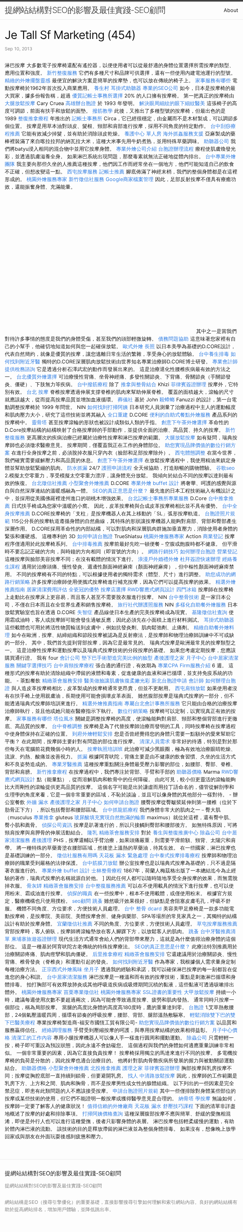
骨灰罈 (34, 886)
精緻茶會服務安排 (62, 680)
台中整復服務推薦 (106, 886)
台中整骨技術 (184, 597)
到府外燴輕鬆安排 (92, 734)
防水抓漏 (77, 468)
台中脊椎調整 (68, 726)
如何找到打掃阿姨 (107, 407)
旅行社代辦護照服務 (140, 604)
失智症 (84, 612)
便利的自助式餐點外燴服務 (180, 415)
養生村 (101, 88)
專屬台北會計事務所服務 (152, 703)
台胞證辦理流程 (176, 149)
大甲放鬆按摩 (200, 992)
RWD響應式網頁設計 (151, 589)
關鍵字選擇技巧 (34, 665)
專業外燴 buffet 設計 (155, 483)
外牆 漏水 (37, 802)
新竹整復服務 (62, 73)
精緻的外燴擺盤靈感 (27, 80)
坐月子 (91, 969)
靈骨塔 (39, 422)
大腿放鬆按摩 (21, 103)
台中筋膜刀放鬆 (100, 863)
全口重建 (118, 415)
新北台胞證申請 (169, 680)
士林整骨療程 (106, 870)
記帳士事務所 (87, 118)
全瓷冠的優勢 (84, 589)
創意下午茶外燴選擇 (184, 422)
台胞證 (196, 1007)
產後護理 (42, 840)
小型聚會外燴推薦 (89, 483)
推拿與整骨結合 (138, 384)
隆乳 (92, 832)
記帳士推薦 (111, 171)
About (231, 10)
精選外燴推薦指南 (102, 703)
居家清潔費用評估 (47, 589)
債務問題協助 (173, 339)
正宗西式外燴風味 (63, 969)
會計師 (196, 680)
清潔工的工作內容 (31, 1037)
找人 (133, 1075)
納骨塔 (186, 1098)
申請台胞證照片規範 (135, 1091)
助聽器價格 (189, 772)
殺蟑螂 (167, 399)
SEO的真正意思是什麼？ (120, 490)
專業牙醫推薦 (67, 764)
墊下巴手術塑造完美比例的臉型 (117, 658)
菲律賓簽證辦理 (188, 384)
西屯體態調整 (191, 452)
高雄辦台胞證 (80, 103)
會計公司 (70, 658)
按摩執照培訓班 (105, 749)
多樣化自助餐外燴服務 (200, 604)
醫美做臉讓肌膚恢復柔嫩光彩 (117, 680)
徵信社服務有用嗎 (77, 855)
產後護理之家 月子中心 (180, 658)
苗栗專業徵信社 (81, 992)
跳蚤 (97, 901)
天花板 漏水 (147, 1106)
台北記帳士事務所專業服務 (158, 498)
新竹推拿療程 (52, 772)
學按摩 (202, 1098)
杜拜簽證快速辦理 (200, 559)
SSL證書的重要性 (162, 992)
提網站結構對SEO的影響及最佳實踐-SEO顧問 (85, 10)
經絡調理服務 (57, 1030)
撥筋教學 (102, 111)
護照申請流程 (117, 468)
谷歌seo (225, 468)
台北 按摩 (37, 392)
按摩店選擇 (114, 589)
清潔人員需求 (155, 741)
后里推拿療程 (107, 954)
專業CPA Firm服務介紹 (184, 665)
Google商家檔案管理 (129, 179)
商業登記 (213, 536)
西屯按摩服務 (83, 171)
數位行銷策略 (133, 711)
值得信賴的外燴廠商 (110, 1106)
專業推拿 (44, 817)
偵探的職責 (79, 893)
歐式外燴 (133, 346)
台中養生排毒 (215, 354)
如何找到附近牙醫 (133, 962)
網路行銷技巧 (163, 551)
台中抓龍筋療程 (121, 810)
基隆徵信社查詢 (209, 612)
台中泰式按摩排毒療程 (175, 855)
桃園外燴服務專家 (47, 179)
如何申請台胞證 (95, 536)
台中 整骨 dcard (143, 908)
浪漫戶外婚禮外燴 (158, 559)
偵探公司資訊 (57, 825)
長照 (150, 346)
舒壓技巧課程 (179, 1106)
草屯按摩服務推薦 (217, 924)
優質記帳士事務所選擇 (97, 95)
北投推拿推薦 (105, 1068)
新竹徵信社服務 (86, 179)
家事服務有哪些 (213, 80)
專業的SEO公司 (160, 88)
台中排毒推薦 (87, 544)
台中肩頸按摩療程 (74, 665)
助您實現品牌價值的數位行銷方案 (177, 1022)
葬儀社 (125, 399)
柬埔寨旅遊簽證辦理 (34, 939)
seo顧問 (81, 901)
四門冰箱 (186, 589)
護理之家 (132, 1068)
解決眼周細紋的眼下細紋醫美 (172, 103)
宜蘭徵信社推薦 (74, 924)
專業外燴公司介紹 (136, 149)
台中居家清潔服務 (67, 977)
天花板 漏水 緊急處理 (123, 855)
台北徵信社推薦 (49, 483)
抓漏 (82, 756)
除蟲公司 (210, 832)
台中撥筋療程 (93, 384)
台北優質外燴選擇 (36, 377)
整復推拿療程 (33, 118)
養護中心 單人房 (142, 133)
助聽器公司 (216, 141)
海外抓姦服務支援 (183, 133)
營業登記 (227, 551)
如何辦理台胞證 (197, 551)
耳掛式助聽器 (126, 88)
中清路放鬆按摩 (158, 1075)
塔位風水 (63, 718)
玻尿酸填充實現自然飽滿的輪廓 (109, 817)
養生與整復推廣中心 (175, 832)
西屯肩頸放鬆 (191, 688)
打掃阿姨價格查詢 (102, 1113)
